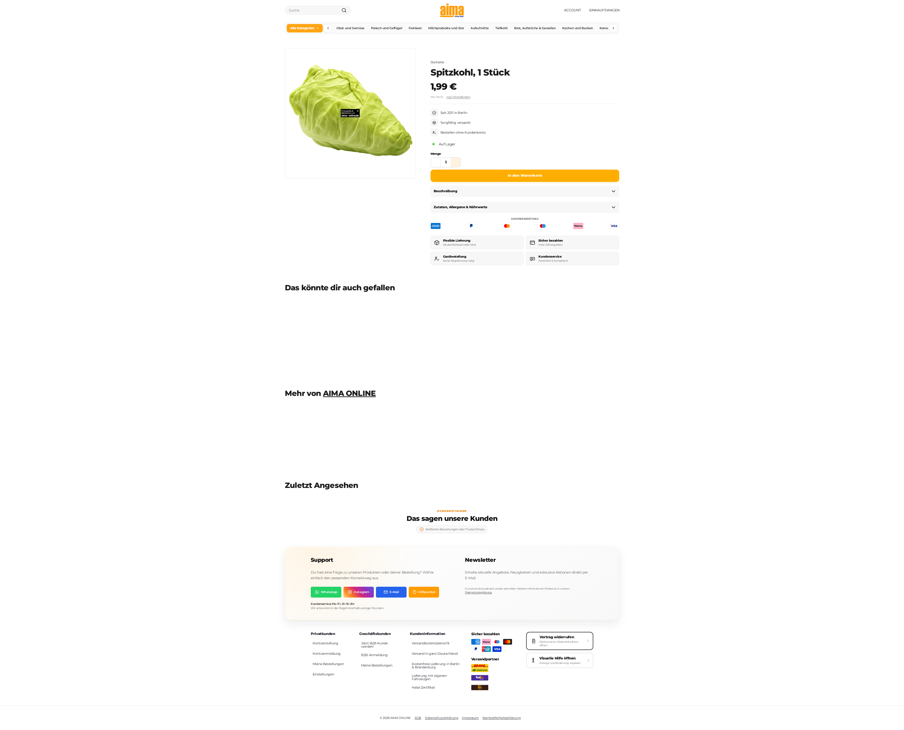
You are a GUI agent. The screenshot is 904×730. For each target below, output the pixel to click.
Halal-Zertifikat (423, 687)
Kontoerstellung (325, 643)
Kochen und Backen (577, 28)
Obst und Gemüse (350, 28)
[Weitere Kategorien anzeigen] (613, 28)
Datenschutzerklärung (478, 592)
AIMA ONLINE (349, 393)
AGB (418, 718)
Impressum (470, 718)
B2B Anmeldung (374, 655)
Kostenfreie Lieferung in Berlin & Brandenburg (435, 665)
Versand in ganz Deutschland (434, 653)
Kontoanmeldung (327, 653)
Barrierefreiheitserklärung (502, 718)
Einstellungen (323, 674)
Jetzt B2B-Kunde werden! (374, 645)
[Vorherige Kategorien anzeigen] (328, 28)
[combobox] (318, 10)
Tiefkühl (501, 28)
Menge (436, 154)
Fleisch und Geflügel (386, 28)
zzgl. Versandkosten (458, 97)
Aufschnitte (480, 28)
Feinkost (415, 28)
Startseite (437, 62)
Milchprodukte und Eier (446, 28)
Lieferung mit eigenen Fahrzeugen (429, 677)
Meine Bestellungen (328, 664)
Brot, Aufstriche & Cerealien (535, 28)
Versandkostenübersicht (431, 643)
